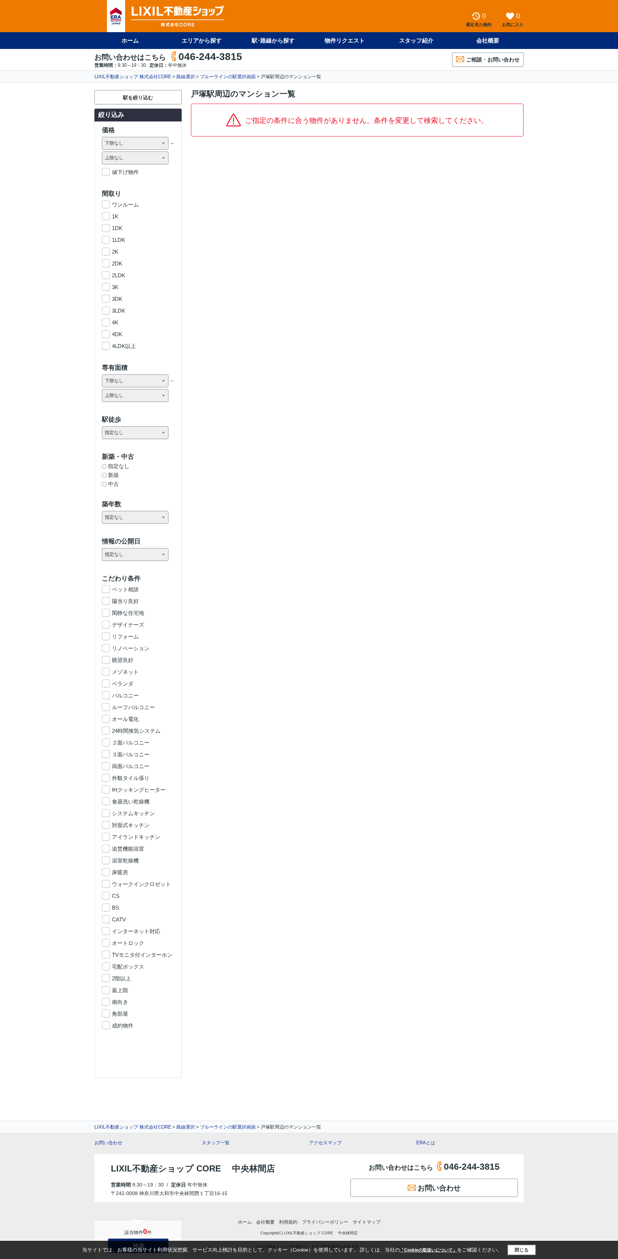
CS (115, 896)
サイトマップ (367, 1222)
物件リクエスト (345, 41)
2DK (117, 263)
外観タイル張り (130, 778)
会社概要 (487, 41)
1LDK (118, 240)
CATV (119, 919)
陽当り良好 (125, 601)
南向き (120, 1002)
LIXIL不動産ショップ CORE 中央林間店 (193, 1168)
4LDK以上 (124, 346)
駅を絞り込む (138, 97)
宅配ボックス (128, 967)
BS (115, 908)
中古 (113, 484)
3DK (117, 299)
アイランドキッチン (136, 837)
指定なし (118, 466)
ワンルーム (125, 204)
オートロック (128, 943)
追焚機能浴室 (128, 849)
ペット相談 (125, 589)
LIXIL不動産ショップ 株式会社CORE (132, 76)
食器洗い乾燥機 (130, 801)
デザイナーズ (128, 625)
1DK (117, 228)
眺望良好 (122, 660)
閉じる (522, 1250)
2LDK (118, 275)
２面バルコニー (130, 743)
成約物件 (122, 1025)
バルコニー (125, 695)
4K (115, 322)
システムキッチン (133, 813)
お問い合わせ (108, 1142)
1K (115, 216)
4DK (117, 334)
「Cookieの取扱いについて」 (428, 1250)
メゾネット (125, 672)
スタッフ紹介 (416, 41)
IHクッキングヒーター (139, 790)
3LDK (118, 311)
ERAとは (425, 1142)
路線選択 (185, 76)
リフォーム (125, 636)
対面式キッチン (130, 825)
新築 (113, 475)
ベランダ (122, 684)
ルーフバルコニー (133, 707)
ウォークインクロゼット (141, 884)
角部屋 (120, 1014)
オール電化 (125, 719)
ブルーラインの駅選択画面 (228, 76)
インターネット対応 (136, 931)
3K (115, 287)
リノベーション (130, 648)
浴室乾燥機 (125, 860)
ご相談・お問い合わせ (493, 59)
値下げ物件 (125, 172)
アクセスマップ (325, 1142)
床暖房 (120, 872)
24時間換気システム (136, 731)
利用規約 (288, 1222)
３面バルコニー (130, 754)
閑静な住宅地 (128, 613)
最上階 (120, 990)
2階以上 (121, 978)
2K (115, 252)
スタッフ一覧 (216, 1142)
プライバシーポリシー (325, 1222)
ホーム (130, 41)
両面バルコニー (130, 766)
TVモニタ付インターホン (142, 955)
